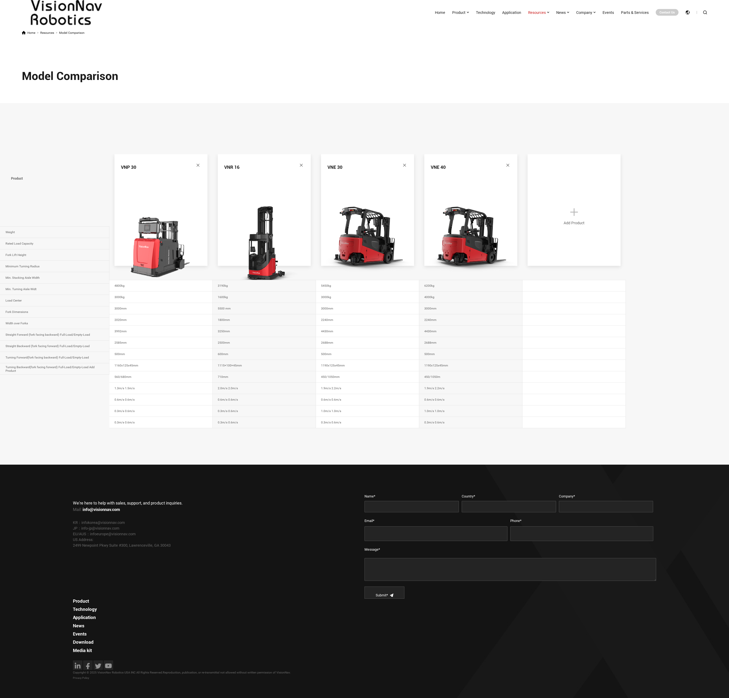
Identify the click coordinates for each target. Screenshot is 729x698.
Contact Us (667, 12)
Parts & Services (635, 12)
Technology (485, 12)
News (561, 12)
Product (458, 12)
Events (608, 12)
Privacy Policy (81, 677)
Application (511, 12)
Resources (537, 12)
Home (440, 12)
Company (584, 12)
